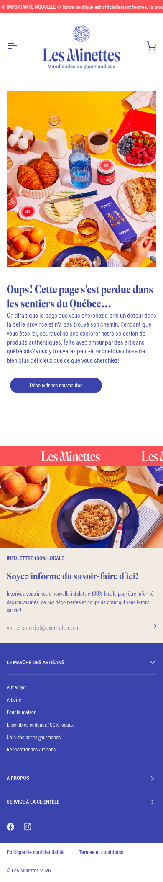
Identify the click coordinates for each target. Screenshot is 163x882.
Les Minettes (25, 870)
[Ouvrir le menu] (19, 45)
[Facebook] (10, 827)
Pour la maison (21, 712)
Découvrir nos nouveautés (56, 385)
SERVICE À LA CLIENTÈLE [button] (33, 801)
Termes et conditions (101, 852)
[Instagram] (27, 827)
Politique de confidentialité (35, 852)
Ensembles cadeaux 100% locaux (40, 724)
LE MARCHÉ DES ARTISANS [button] (35, 662)
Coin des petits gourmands (34, 737)
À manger (16, 687)
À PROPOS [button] (18, 777)
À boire (14, 699)
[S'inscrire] (149, 626)
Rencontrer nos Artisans (31, 749)
